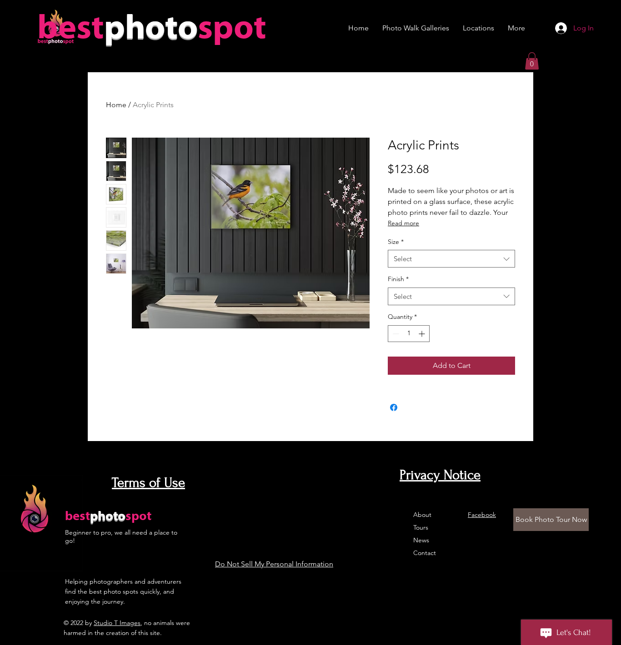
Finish (398, 279)
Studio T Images (117, 623)
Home (116, 104)
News (421, 540)
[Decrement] (395, 334)
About (422, 515)
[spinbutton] (409, 334)
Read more (403, 223)
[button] (532, 60)
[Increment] (422, 334)
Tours (420, 527)
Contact (424, 553)
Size (396, 242)
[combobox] (451, 259)
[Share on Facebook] (393, 407)
